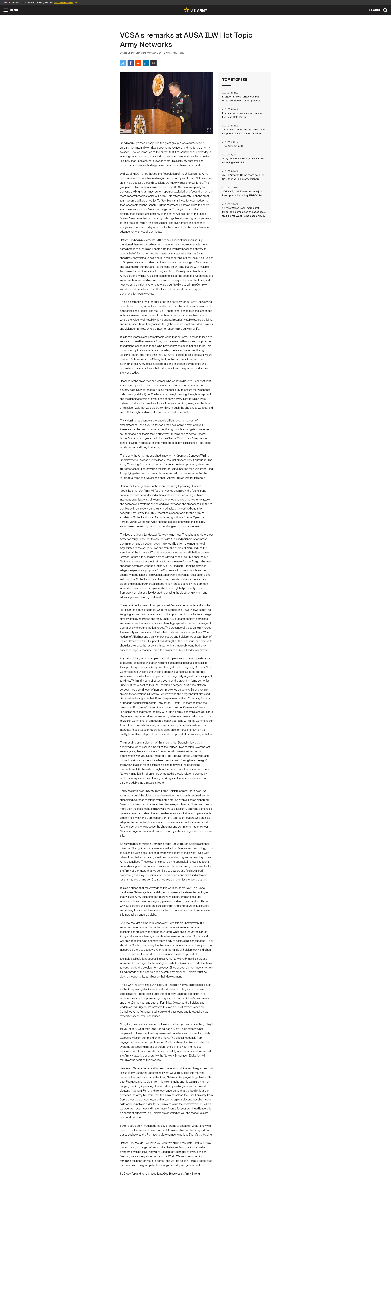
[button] (2, 6)
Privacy (159, 1295)
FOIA (214, 1295)
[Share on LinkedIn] (146, 63)
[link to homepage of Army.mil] (195, 10)
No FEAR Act (229, 1295)
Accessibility (198, 1295)
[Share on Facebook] (131, 63)
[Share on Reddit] (138, 63)
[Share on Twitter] (123, 63)
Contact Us (143, 1295)
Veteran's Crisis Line (253, 1295)
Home (129, 1295)
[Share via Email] (153, 63)
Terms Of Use (177, 1295)
